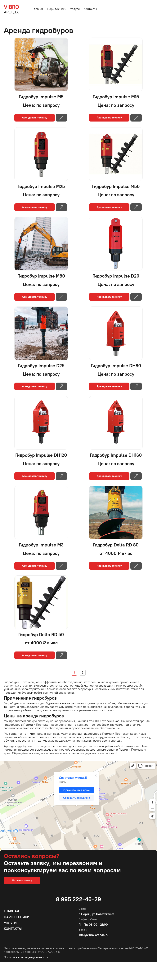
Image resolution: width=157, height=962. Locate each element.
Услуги (75, 9)
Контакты (90, 9)
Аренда (11, 9)
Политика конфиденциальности (26, 957)
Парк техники (56, 9)
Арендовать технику (34, 117)
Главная (38, 9)
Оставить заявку (22, 880)
